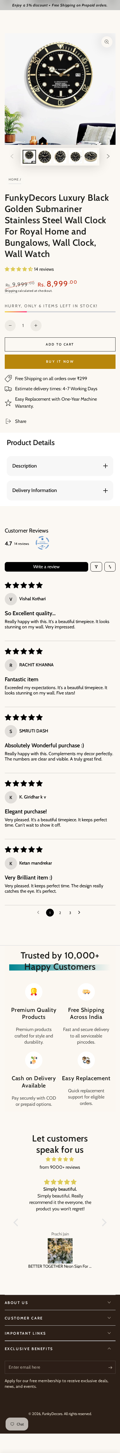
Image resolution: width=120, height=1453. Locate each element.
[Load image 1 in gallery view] (29, 157)
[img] (60, 1159)
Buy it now (60, 361)
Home (14, 179)
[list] (60, 1045)
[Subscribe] (111, 1367)
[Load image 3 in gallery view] (60, 157)
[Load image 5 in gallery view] (90, 157)
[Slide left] (11, 156)
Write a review (46, 566)
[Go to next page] (80, 913)
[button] (19, 269)
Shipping (11, 291)
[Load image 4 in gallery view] (75, 157)
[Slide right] (108, 156)
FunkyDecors (52, 1413)
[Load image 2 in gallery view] (44, 157)
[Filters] (96, 567)
